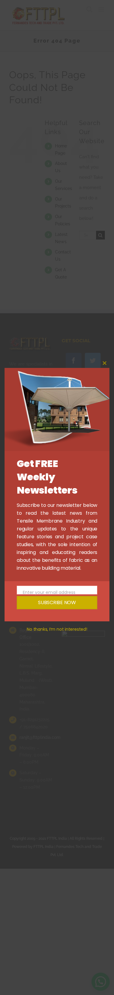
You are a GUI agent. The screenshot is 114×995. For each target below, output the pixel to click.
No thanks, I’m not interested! (57, 629)
